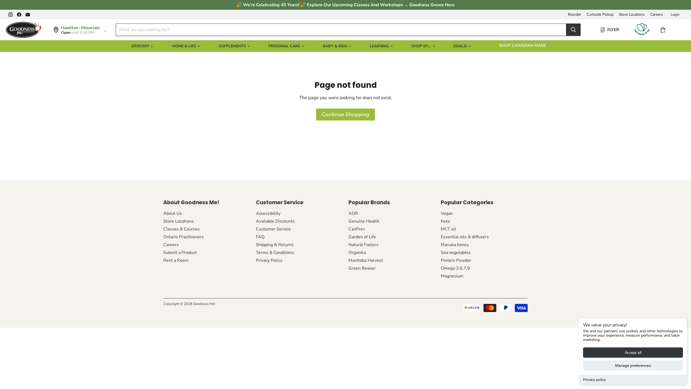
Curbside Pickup (600, 14)
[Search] (573, 30)
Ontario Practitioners (183, 237)
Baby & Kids (335, 46)
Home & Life (184, 46)
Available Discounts (275, 221)
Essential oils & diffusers (465, 237)
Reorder (574, 14)
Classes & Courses (181, 229)
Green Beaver (361, 268)
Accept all (633, 352)
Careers (656, 14)
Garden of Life (362, 237)
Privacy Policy (269, 260)
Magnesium (452, 276)
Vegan (447, 213)
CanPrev (356, 229)
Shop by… (421, 46)
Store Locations (632, 14)
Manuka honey (455, 245)
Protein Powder (456, 260)
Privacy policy (594, 379)
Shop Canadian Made (522, 45)
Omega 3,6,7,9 (455, 268)
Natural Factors (363, 245)
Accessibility (268, 213)
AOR (353, 213)
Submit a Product (180, 253)
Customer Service (273, 229)
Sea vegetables (456, 253)
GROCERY (141, 46)
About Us (172, 213)
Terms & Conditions (275, 253)
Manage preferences (633, 365)
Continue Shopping (345, 114)
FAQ (260, 237)
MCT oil (448, 229)
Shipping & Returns (275, 245)
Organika (357, 253)
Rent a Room (176, 260)
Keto (445, 221)
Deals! (460, 46)
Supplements (233, 46)
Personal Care (285, 46)
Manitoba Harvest (365, 260)
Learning (380, 46)
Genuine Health (363, 221)
